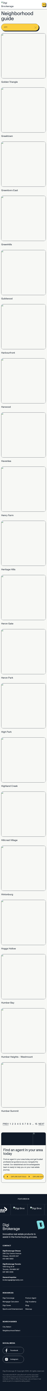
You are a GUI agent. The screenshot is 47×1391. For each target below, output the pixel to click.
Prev (6, 1124)
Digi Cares (7, 1305)
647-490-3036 (8, 1272)
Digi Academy (30, 1301)
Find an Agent (30, 1298)
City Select (7, 1327)
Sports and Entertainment (13, 1309)
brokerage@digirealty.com (13, 1280)
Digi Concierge (8, 1298)
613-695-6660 (8, 1259)
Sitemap (28, 1309)
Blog (27, 1305)
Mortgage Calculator (11, 1301)
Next (41, 1124)
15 (36, 1124)
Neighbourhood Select (11, 1330)
